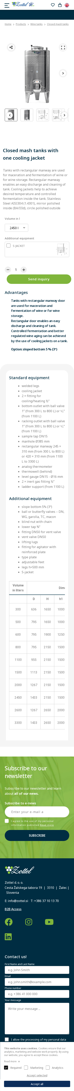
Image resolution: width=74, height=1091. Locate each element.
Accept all (37, 1084)
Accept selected (37, 1075)
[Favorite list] (53, 5)
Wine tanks (36, 24)
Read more (47, 824)
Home (8, 24)
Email (8, 976)
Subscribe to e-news (20, 803)
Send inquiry (39, 279)
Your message (13, 1000)
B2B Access (13, 909)
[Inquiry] (60, 5)
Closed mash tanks (58, 24)
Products (21, 24)
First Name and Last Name (20, 964)
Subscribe (37, 835)
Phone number (13, 988)
